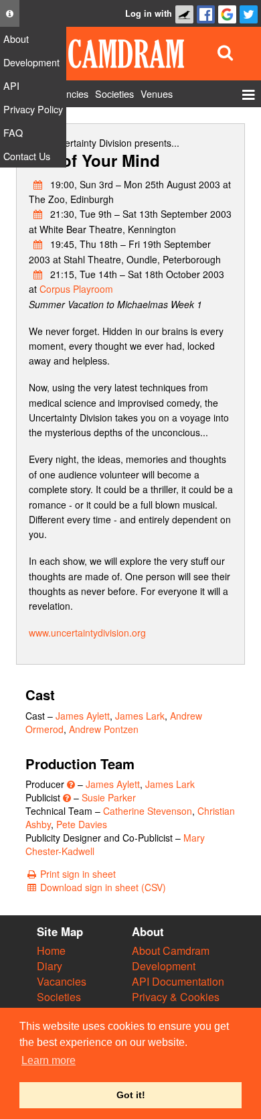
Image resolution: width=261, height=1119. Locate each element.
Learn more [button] (48, 1060)
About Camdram (170, 950)
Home (51, 950)
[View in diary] (38, 184)
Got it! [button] (130, 1095)
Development (163, 966)
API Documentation (178, 981)
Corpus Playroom (76, 288)
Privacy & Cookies (176, 996)
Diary (49, 966)
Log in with (148, 13)
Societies (59, 996)
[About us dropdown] (9, 13)
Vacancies (61, 981)
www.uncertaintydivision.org (87, 632)
